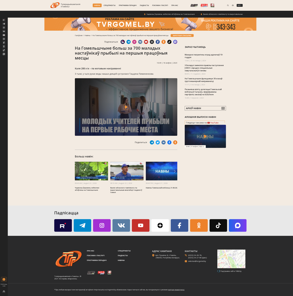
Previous (201, 146)
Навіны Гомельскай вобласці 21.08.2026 (162, 188)
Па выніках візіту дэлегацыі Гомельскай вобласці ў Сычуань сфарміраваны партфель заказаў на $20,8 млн (203, 92)
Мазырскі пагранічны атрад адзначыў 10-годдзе (204, 56)
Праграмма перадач (128, 5)
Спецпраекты (109, 5)
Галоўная (78, 35)
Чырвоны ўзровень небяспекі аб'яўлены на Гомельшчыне (158, 14)
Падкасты (144, 5)
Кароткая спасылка (182, 35)
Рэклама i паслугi (160, 5)
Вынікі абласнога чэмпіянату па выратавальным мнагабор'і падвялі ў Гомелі (223, 14)
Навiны (97, 5)
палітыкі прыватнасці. (176, 290)
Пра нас (174, 5)
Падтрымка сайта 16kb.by (230, 271)
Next (203, 146)
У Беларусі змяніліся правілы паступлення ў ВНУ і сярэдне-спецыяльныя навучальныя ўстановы (204, 68)
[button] (174, 171)
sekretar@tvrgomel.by (197, 261)
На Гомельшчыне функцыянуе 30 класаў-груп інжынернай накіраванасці (204, 79)
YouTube (214, 122)
